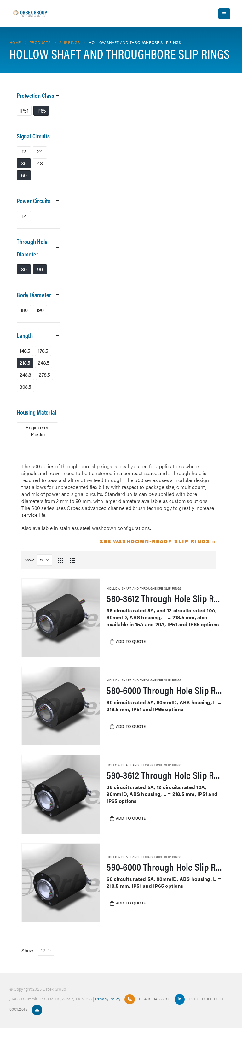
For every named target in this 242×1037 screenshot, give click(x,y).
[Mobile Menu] (224, 13)
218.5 (25, 362)
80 (23, 269)
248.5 (43, 362)
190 (40, 310)
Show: (29, 559)
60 (23, 175)
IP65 (41, 110)
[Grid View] (60, 560)
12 (24, 151)
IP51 (24, 110)
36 (23, 163)
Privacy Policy (107, 999)
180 (24, 310)
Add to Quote (131, 641)
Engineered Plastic (37, 431)
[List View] (72, 560)
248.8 (25, 374)
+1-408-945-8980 (154, 999)
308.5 (25, 386)
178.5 (43, 350)
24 (40, 151)
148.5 (25, 350)
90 (40, 269)
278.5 (44, 374)
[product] (61, 618)
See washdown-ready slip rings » (158, 541)
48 (40, 163)
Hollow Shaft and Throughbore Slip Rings (144, 588)
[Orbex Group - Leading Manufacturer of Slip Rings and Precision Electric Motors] (29, 13)
